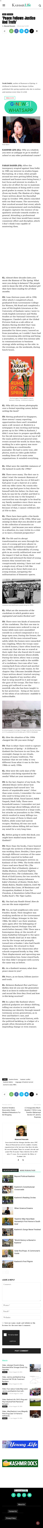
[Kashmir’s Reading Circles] (7, 1200)
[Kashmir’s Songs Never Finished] (7, 1232)
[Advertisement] (21, 57)
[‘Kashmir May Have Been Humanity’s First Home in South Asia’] (7, 1221)
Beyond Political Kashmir (24, 1176)
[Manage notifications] (38, 1523)
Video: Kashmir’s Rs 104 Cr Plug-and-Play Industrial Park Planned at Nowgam (15, 1402)
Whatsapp (21, 110)
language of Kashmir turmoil (24, 1082)
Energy (5, 1256)
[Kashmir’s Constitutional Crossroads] (7, 1189)
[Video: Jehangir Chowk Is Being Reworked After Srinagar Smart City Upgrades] (35, 1368)
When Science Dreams (23, 1208)
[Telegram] (26, 31)
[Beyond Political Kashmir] (7, 1179)
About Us (21, 1504)
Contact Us (13, 1511)
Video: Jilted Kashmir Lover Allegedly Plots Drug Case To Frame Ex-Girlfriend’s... (15, 1414)
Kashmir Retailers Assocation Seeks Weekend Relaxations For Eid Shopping (11, 1111)
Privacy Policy (11, 1518)
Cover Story (6, 1245)
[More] (37, 31)
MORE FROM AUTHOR (27, 1170)
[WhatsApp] (11, 31)
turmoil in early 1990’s (9, 1085)
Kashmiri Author (8, 1082)
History (5, 1224)
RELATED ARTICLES (10, 1170)
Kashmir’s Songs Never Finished (27, 1229)
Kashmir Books (13, 1079)
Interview (10, 14)
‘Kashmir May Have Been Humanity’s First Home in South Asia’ (27, 1221)
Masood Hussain (9, 26)
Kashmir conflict (25, 1079)
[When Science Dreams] (7, 1211)
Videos (5, 1372)
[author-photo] (21, 1136)
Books (4, 14)
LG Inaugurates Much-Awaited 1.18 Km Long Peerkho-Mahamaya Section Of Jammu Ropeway (33, 1112)
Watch (4, 1360)
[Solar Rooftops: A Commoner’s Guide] (7, 1253)
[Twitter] (21, 31)
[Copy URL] (31, 31)
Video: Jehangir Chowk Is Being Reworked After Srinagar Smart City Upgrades (14, 1367)
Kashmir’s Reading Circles (25, 1197)
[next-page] (7, 1272)
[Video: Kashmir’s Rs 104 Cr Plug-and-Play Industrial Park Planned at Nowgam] (35, 1402)
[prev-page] (3, 1272)
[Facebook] (16, 31)
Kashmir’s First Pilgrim (23, 1261)
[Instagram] (19, 1495)
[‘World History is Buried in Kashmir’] (7, 1243)
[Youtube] (29, 1495)
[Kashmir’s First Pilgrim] (7, 1264)
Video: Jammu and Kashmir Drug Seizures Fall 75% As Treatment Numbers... (13, 1379)
